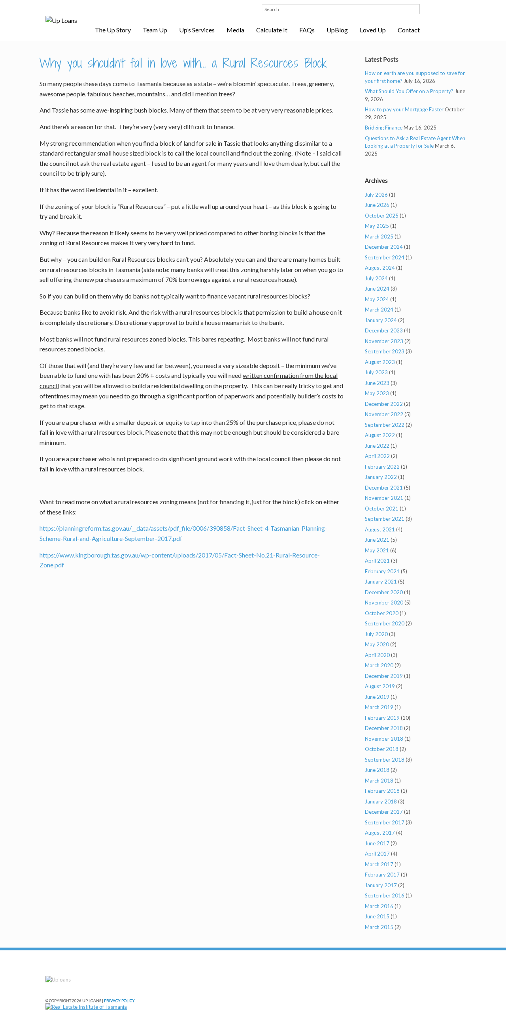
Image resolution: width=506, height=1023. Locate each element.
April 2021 (377, 560)
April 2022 (377, 456)
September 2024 (384, 257)
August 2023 (380, 362)
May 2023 (377, 393)
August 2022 (380, 435)
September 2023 (384, 351)
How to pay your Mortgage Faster (404, 109)
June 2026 (377, 205)
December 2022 (384, 404)
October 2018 (381, 749)
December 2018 (384, 728)
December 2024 (384, 247)
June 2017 (377, 843)
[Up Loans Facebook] (236, 8)
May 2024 (377, 299)
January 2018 (381, 801)
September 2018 (384, 759)
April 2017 (377, 853)
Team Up (155, 30)
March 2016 (379, 906)
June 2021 (377, 540)
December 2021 (384, 487)
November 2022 (384, 414)
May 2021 (377, 550)
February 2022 (382, 467)
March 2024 (379, 309)
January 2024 (381, 320)
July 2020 (376, 634)
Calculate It (271, 30)
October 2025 (381, 215)
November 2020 (384, 602)
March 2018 (379, 780)
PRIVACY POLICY (119, 1000)
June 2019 (377, 697)
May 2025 (377, 226)
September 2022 (384, 425)
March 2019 (379, 707)
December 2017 (384, 812)
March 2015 (379, 927)
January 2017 (381, 885)
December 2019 (384, 676)
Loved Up (373, 30)
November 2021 (384, 498)
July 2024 (376, 278)
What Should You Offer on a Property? (409, 91)
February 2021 (382, 571)
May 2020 (377, 644)
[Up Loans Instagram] (247, 8)
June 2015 (377, 916)
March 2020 (379, 665)
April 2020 (377, 655)
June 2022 (377, 446)
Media (235, 30)
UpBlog (337, 30)
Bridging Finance (383, 127)
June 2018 (377, 770)
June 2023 (377, 383)
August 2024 (380, 268)
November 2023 (384, 341)
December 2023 (384, 330)
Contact (409, 30)
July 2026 (376, 194)
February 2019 (382, 718)
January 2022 (381, 477)
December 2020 (384, 592)
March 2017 (379, 864)
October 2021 (381, 508)
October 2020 (381, 613)
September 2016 (384, 895)
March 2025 (379, 236)
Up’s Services (197, 30)
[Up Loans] (61, 21)
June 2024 (377, 288)
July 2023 (376, 372)
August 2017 (380, 833)
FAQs (307, 30)
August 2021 (380, 529)
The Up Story (113, 30)
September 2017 (384, 822)
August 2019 (380, 686)
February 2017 (382, 874)
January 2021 (381, 581)
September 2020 (384, 623)
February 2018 (382, 791)
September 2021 (384, 519)
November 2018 (384, 739)
